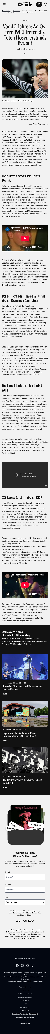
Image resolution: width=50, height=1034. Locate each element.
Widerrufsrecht (25, 997)
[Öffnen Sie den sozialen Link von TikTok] (32, 965)
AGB (25, 1004)
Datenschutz (25, 1007)
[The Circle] (25, 4)
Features (16, 11)
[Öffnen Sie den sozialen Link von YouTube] (27, 965)
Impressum (25, 1011)
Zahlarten (25, 990)
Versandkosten (25, 987)
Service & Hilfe (25, 994)
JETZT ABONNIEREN (25, 921)
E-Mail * (8, 872)
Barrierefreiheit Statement (25, 1014)
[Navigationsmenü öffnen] (4, 4)
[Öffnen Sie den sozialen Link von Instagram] (22, 965)
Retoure (25, 1000)
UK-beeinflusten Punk (27, 398)
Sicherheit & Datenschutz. (25, 938)
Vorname (8, 885)
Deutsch (23, 1023)
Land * (7, 897)
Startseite (6, 11)
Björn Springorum (40, 124)
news (5, 694)
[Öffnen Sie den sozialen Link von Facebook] (17, 965)
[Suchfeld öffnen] (39, 4)
